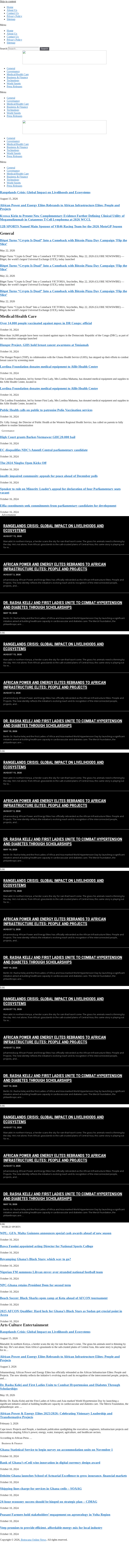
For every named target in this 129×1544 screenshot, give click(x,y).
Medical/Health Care (18, 74)
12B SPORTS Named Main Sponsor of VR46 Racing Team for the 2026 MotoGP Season (61, 226)
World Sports (14, 83)
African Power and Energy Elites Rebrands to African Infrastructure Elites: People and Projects (54, 566)
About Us (12, 10)
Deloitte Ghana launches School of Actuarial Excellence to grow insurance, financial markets (63, 1475)
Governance (13, 71)
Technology (13, 80)
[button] (64, 25)
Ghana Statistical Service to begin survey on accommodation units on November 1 (56, 1449)
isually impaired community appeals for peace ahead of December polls (49, 476)
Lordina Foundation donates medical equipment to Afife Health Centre (49, 366)
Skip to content (8, 1)
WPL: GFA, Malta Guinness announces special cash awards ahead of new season (55, 1233)
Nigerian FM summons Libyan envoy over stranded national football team (51, 1272)
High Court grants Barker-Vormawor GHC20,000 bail (37, 437)
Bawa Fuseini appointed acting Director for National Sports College (46, 1246)
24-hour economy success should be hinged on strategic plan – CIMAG (48, 1501)
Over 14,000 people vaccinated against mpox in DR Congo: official (46, 323)
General (11, 68)
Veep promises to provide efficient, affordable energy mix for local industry (51, 1527)
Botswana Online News (33, 1539)
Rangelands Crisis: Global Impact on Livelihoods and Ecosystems (45, 192)
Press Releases (14, 86)
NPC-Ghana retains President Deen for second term (35, 1285)
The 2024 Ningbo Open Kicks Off (23, 463)
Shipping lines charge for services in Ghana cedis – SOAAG (41, 1488)
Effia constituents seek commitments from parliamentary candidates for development (58, 505)
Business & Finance (17, 77)
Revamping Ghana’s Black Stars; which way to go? (35, 1259)
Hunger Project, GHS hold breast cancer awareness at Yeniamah (44, 345)
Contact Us (13, 13)
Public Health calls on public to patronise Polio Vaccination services (46, 410)
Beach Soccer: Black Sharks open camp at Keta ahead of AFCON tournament (54, 1298)
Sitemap (11, 19)
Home (10, 7)
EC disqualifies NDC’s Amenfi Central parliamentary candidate (44, 450)
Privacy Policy (14, 16)
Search (3, 48)
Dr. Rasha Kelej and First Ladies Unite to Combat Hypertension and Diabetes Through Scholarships (62, 605)
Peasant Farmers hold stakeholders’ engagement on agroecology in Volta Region (55, 1514)
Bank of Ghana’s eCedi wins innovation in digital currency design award (50, 1462)
